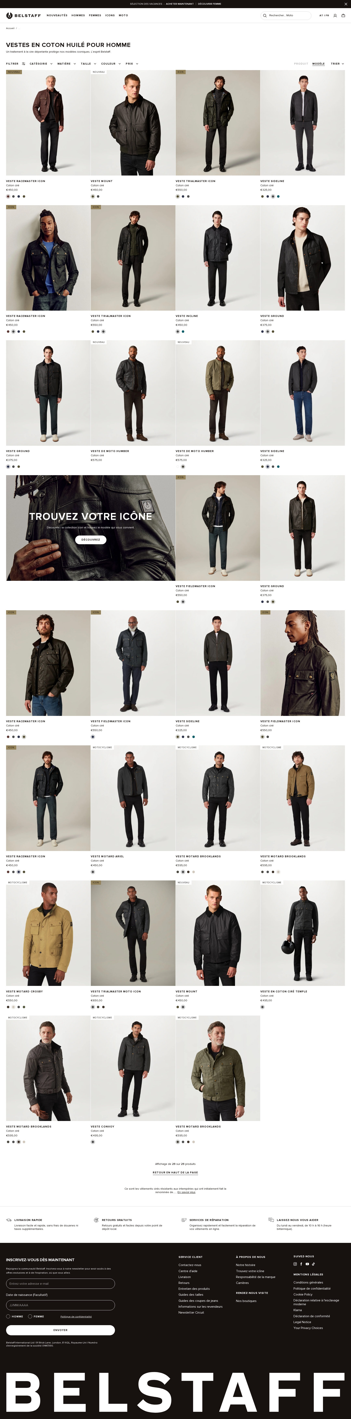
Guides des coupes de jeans (198, 1301)
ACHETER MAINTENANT (180, 4)
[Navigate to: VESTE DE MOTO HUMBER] (133, 393)
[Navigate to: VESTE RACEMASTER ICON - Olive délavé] (48, 663)
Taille (86, 63)
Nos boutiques (246, 1301)
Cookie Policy (303, 1294)
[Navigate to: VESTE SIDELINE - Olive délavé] (218, 663)
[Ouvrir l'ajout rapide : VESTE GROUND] (262, 332)
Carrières (242, 1283)
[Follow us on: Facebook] (301, 1264)
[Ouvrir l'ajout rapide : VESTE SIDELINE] (262, 196)
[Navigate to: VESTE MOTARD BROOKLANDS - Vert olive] (218, 1068)
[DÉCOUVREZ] (91, 528)
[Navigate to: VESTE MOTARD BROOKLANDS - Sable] (302, 798)
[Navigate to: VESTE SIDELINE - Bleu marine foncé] (302, 393)
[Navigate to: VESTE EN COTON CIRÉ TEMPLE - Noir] (302, 933)
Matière (64, 63)
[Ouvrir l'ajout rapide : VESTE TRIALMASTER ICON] (178, 196)
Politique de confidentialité (312, 1289)
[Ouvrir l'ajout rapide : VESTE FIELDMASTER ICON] (178, 602)
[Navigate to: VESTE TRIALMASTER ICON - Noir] (133, 258)
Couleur (108, 63)
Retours (184, 1283)
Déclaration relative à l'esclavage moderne (316, 1302)
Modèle (318, 63)
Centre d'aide (188, 1271)
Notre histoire (245, 1265)
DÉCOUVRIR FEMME (209, 4)
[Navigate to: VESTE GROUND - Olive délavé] (302, 528)
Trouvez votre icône (250, 1271)
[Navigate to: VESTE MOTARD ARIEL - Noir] (133, 798)
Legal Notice (302, 1322)
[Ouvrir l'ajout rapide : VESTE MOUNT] (93, 196)
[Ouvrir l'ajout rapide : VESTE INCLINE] (178, 332)
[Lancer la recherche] (265, 16)
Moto (123, 15)
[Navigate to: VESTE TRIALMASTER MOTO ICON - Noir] (133, 933)
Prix (129, 63)
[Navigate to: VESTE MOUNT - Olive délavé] (133, 123)
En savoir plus (186, 1192)
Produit (301, 63)
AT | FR (324, 15)
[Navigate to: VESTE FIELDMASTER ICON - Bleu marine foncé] (133, 663)
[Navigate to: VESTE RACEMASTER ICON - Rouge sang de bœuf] (48, 123)
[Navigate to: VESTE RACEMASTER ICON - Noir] (48, 258)
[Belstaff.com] (23, 15)
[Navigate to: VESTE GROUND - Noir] (302, 258)
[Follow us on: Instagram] (295, 1264)
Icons (110, 15)
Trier (335, 63)
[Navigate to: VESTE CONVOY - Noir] (133, 1068)
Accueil (10, 28)
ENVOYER (60, 1330)
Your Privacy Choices (308, 1328)
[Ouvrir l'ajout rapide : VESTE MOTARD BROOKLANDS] (178, 872)
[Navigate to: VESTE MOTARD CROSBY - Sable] (48, 933)
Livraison (185, 1277)
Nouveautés (57, 15)
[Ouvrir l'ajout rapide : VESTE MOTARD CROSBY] (8, 1007)
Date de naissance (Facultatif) (27, 1295)
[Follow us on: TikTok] (313, 1264)
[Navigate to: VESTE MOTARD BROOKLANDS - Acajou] (48, 1068)
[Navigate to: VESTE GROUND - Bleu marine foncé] (48, 393)
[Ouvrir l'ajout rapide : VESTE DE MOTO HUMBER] (178, 467)
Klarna (298, 1310)
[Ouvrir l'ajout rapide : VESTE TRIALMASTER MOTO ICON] (93, 1007)
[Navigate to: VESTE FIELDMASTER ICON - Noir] (218, 528)
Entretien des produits (194, 1289)
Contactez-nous (190, 1265)
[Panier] (343, 15)
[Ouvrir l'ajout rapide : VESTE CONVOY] (93, 1142)
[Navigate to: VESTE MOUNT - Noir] (218, 933)
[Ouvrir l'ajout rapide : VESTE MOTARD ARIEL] (93, 872)
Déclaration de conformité (312, 1316)
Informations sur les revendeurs (201, 1307)
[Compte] (335, 15)
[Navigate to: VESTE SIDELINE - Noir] (302, 123)
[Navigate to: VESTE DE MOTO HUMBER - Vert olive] (218, 393)
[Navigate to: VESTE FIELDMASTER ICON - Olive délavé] (302, 663)
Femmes (95, 15)
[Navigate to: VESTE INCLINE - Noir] (218, 258)
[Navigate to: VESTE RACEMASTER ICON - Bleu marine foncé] (48, 798)
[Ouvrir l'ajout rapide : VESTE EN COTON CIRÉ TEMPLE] (262, 1007)
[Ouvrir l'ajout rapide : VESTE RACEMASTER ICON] (8, 196)
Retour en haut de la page (175, 1172)
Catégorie (38, 63)
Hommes (78, 15)
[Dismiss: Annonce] (346, 4)
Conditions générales (308, 1283)
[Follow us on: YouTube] (307, 1264)
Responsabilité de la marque (255, 1277)
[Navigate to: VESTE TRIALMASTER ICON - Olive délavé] (218, 123)
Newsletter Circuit (191, 1313)
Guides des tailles (191, 1295)
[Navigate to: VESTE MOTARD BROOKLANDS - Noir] (218, 798)
